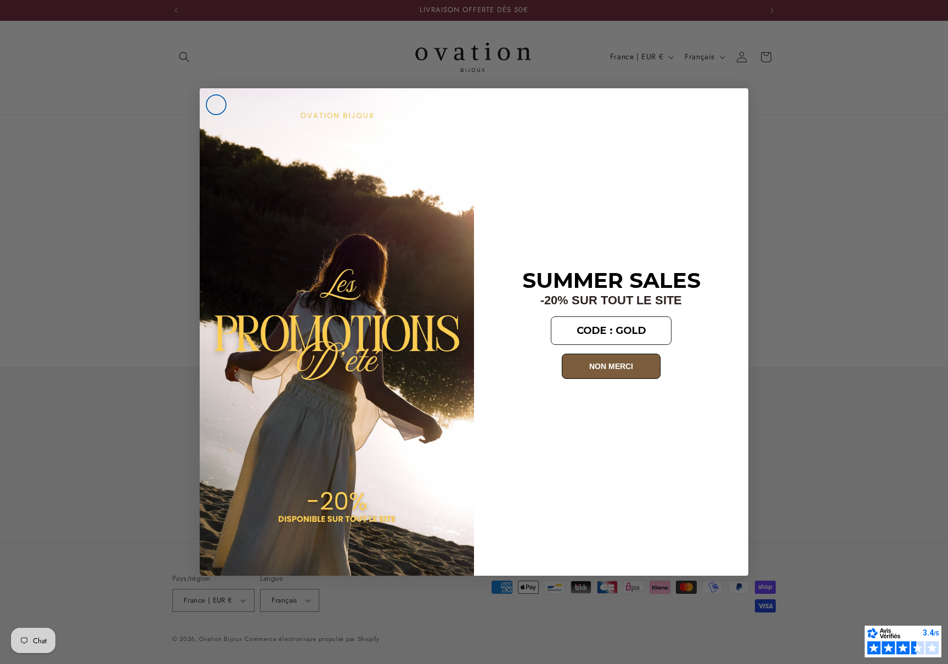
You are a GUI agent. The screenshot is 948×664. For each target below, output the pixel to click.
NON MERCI (611, 366)
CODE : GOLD (611, 331)
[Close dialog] (216, 105)
